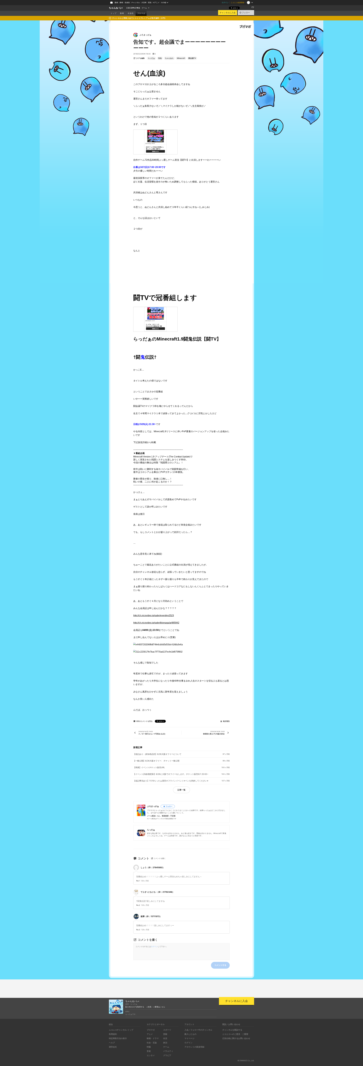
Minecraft (181, 58)
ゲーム (144, 8)
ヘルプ (112, 1042)
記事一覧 (181, 790)
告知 (160, 58)
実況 (149, 2)
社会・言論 (152, 1042)
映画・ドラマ (153, 1038)
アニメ (150, 1034)
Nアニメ (156, 2)
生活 (165, 1038)
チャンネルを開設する (232, 1030)
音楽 (149, 1051)
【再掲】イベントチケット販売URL (149, 767)
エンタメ (151, 1055)
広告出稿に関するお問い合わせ (236, 1038)
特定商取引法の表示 (118, 1038)
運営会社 (113, 1047)
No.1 (138, 881)
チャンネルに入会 (228, 12)
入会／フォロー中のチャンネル (198, 1030)
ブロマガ (141, 13)
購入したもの (190, 1034)
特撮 (149, 1047)
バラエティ (168, 1051)
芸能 (165, 1034)
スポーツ (167, 1030)
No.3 (138, 930)
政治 (165, 1042)
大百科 (143, 2)
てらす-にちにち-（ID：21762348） (157, 892)
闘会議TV (192, 58)
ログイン (225, 2)
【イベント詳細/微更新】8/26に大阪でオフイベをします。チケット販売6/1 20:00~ (170, 774)
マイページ (189, 1038)
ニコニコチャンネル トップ (121, 1030)
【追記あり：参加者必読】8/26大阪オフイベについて (157, 754)
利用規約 (113, 1034)
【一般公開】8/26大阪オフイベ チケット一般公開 (156, 761)
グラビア (167, 1055)
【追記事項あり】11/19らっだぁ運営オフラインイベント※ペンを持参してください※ (170, 781)
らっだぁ (151, 58)
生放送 (127, 2)
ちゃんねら (169, 58)
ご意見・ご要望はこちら (155, 1007)
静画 (121, 2)
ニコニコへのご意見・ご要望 (235, 1034)
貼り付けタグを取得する (134, 1007)
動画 (116, 2)
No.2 (138, 905)
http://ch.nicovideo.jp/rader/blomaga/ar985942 (156, 622)
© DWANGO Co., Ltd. (246, 1060)
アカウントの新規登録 (194, 1047)
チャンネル (135, 2)
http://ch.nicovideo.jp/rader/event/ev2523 (153, 615)
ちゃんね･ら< (116, 8)
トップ (113, 13)
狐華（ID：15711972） (151, 916)
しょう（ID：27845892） (153, 867)
